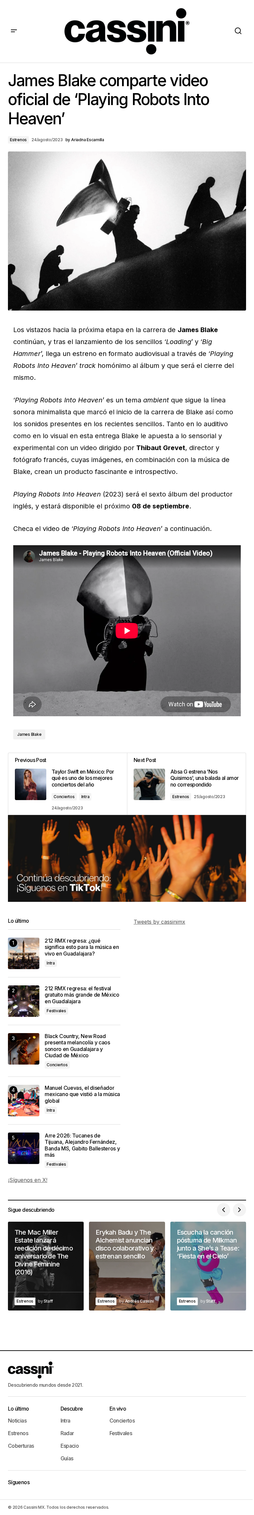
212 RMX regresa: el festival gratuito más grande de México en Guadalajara (82, 994)
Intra (85, 796)
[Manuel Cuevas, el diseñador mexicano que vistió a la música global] (23, 1100)
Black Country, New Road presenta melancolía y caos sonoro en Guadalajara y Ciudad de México (77, 1046)
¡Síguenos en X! (27, 1180)
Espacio (70, 1445)
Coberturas (21, 1445)
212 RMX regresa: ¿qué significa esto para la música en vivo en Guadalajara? (82, 947)
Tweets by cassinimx (159, 921)
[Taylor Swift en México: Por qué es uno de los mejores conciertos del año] (67, 784)
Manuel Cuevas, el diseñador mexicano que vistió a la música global (82, 1094)
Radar (67, 1433)
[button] (14, 31)
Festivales (56, 1010)
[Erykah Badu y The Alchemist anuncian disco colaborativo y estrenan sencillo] (127, 1266)
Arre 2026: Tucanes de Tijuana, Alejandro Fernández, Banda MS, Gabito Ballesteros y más (82, 1145)
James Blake (29, 734)
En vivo (117, 1408)
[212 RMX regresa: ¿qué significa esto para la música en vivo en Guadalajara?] (23, 953)
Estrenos (18, 139)
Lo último (18, 1408)
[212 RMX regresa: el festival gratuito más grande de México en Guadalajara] (23, 1001)
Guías (67, 1458)
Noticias (17, 1420)
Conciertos (64, 796)
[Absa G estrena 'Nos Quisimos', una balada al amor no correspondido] (186, 784)
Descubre (72, 1408)
